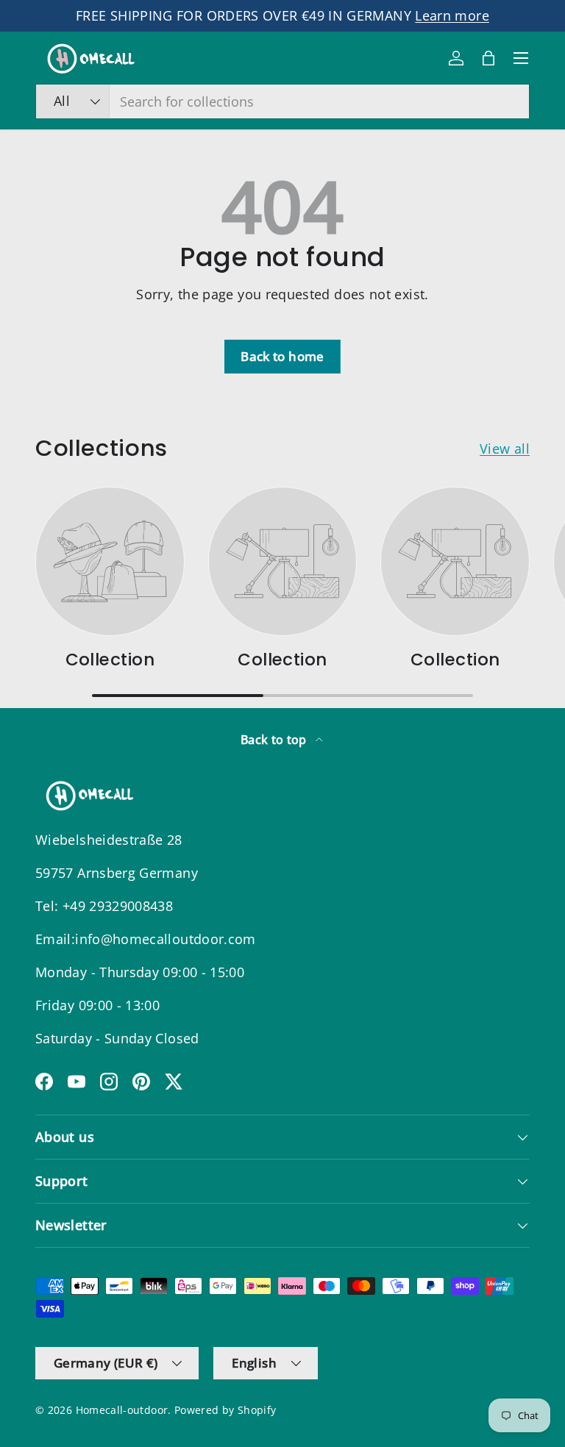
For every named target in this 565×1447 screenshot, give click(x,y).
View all (505, 448)
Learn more (452, 15)
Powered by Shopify (225, 1410)
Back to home (282, 356)
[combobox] (282, 101)
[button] (488, 58)
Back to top (275, 740)
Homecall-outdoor (122, 1410)
